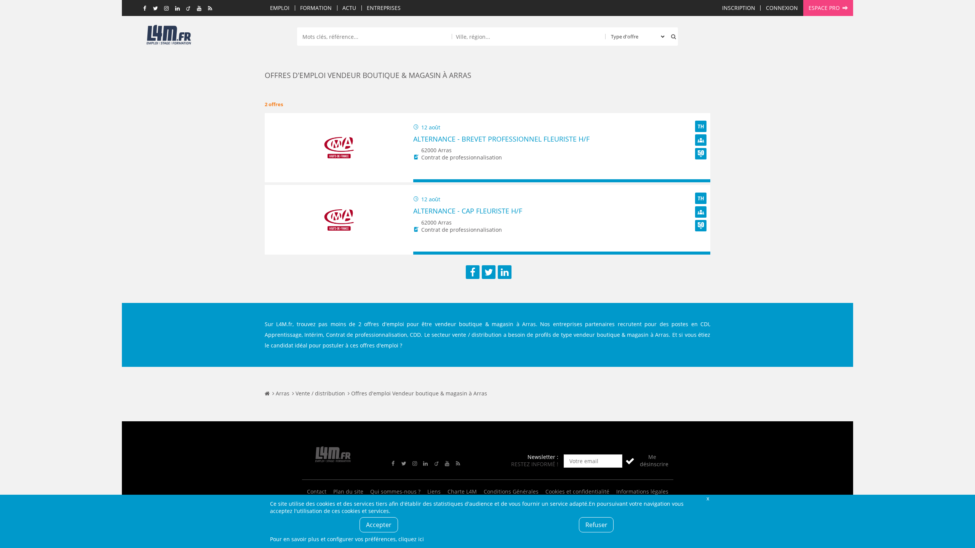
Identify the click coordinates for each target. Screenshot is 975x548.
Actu (349, 7)
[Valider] (630, 461)
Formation (316, 7)
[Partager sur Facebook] (473, 272)
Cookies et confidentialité (577, 491)
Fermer (707, 498)
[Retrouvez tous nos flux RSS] (210, 9)
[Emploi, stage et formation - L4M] (267, 393)
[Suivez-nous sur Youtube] (199, 9)
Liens (434, 491)
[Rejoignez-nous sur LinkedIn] (177, 9)
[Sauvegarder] (423, 181)
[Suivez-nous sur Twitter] (155, 9)
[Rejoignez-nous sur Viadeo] (188, 9)
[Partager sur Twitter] (488, 272)
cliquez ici (411, 539)
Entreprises (384, 7)
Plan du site (348, 491)
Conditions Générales (511, 491)
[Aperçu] (701, 181)
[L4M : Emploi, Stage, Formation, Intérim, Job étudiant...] (168, 36)
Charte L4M (462, 491)
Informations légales (642, 491)
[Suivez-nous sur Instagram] (166, 9)
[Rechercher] (672, 36)
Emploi (279, 7)
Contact (316, 491)
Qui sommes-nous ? (395, 491)
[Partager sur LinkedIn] (504, 272)
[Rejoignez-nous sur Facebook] (145, 9)
